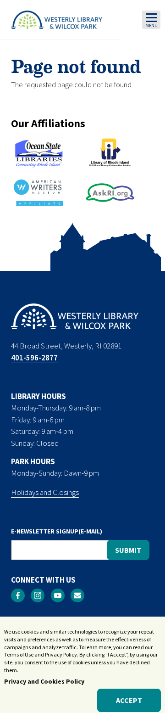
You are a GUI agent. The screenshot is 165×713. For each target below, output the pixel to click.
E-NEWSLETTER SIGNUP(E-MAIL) (56, 531)
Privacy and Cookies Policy (44, 681)
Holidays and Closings (45, 492)
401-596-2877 (34, 358)
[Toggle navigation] (151, 20)
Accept (129, 700)
